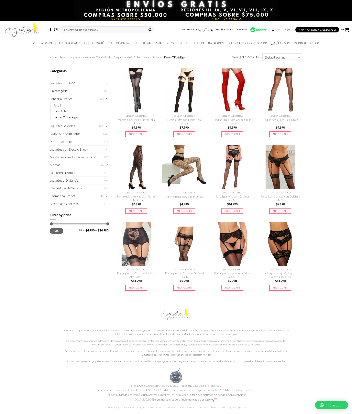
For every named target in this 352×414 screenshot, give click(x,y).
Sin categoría (58, 91)
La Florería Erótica (62, 172)
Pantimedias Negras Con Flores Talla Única (136, 198)
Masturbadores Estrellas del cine (72, 157)
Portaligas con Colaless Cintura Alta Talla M (136, 275)
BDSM (183, 43)
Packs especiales (61, 141)
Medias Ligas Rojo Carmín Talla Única (232, 121)
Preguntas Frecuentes (150, 407)
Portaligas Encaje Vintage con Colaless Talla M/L (280, 275)
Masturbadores (208, 43)
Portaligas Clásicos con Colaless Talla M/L (280, 198)
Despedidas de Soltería (66, 188)
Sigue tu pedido (236, 407)
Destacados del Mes (64, 203)
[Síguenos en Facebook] (50, 29)
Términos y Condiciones (120, 407)
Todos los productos (298, 43)
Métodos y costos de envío (180, 407)
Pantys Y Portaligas (66, 117)
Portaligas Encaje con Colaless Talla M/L (232, 275)
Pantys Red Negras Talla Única (184, 196)
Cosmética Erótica (110, 43)
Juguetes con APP (62, 83)
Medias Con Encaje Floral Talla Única (136, 121)
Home (53, 57)
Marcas (55, 165)
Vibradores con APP (247, 43)
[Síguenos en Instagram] (55, 29)
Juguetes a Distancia (64, 180)
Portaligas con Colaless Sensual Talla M (184, 275)
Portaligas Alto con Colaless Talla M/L (232, 198)
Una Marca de (189, 30)
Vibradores (43, 43)
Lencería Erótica (152, 57)
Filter (56, 230)
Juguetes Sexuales (62, 126)
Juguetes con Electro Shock (69, 149)
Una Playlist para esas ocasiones (233, 30)
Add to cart (136, 134)
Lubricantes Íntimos (154, 43)
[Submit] (150, 29)
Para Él (58, 105)
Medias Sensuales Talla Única (280, 119)
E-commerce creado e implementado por (178, 399)
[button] (331, 405)
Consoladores (73, 43)
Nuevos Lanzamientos (65, 133)
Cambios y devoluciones (212, 407)
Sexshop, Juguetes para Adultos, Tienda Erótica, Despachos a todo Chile (100, 57)
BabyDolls (60, 111)
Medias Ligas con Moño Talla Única (184, 121)
